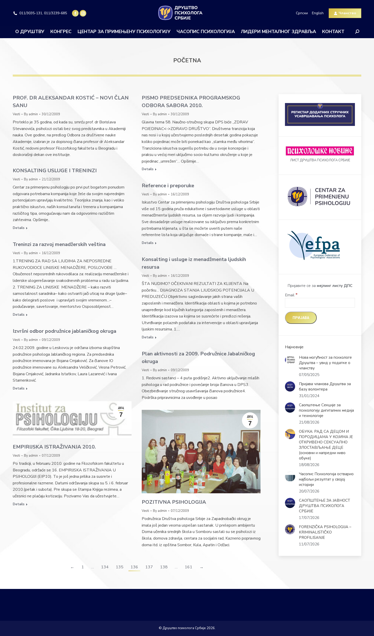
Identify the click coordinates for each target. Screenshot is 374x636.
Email (291, 295)
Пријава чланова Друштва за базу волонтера (325, 386)
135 (119, 567)
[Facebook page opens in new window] (75, 13)
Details (147, 169)
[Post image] (290, 360)
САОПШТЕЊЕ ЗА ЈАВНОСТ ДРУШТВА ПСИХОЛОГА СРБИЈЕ (324, 506)
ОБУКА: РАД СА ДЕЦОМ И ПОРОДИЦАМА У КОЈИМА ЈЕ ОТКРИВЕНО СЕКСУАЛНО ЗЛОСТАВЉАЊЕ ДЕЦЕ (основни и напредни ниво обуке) (326, 445)
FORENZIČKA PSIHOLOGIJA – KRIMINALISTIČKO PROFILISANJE (325, 532)
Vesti (16, 114)
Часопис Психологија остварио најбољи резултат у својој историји (326, 479)
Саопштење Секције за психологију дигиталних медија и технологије (326, 410)
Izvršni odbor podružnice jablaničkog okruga (64, 331)
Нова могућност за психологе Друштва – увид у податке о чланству (325, 363)
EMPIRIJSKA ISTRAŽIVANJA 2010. (54, 446)
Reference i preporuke (168, 185)
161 (188, 567)
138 (164, 567)
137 (149, 567)
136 (134, 567)
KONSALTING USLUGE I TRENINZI (55, 170)
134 (105, 567)
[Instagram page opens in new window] (83, 13)
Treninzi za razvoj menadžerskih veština (59, 244)
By (31, 114)
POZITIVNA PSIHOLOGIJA (174, 502)
